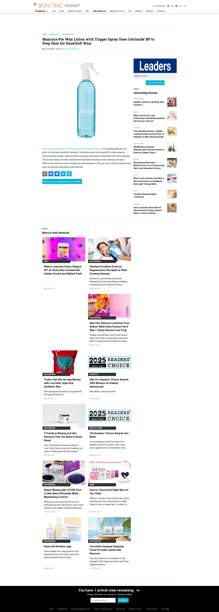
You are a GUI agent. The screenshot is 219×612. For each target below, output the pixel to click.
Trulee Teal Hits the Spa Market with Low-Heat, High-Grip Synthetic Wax (62, 383)
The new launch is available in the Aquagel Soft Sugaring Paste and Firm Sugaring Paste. (109, 561)
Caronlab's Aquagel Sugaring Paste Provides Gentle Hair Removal (107, 550)
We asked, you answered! (102, 391)
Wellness (137, 204)
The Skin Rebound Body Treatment (145, 195)
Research (137, 128)
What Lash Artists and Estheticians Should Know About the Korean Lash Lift (149, 118)
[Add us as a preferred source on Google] (69, 173)
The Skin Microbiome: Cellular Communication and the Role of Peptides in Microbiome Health (149, 134)
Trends (136, 112)
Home (44, 34)
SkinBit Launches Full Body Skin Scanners (149, 103)
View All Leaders (155, 82)
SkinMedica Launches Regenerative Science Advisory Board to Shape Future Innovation (149, 150)
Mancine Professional (70, 49)
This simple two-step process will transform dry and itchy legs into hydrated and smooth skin (61, 554)
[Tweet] (63, 173)
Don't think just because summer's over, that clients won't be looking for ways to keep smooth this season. (63, 448)
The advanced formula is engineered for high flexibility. (63, 393)
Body (135, 175)
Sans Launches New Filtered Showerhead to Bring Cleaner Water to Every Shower (148, 210)
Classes (136, 159)
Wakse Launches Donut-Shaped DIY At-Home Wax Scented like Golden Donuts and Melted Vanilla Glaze (63, 270)
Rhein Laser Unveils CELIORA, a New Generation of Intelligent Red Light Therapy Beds (149, 181)
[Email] (44, 173)
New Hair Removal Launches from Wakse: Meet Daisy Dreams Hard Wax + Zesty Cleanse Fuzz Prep (109, 327)
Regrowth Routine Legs (57, 546)
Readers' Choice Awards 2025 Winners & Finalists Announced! (109, 383)
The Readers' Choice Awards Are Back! (109, 435)
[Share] (50, 173)
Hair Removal (68, 34)
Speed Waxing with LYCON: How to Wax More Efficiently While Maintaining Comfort (62, 493)
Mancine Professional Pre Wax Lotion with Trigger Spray (72, 148)
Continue (123, 600)
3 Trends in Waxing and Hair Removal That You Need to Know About (63, 437)
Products (54, 34)
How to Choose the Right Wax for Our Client (109, 491)
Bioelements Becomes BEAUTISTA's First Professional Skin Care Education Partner (149, 165)
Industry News (139, 99)
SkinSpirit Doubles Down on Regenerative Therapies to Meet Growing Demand (108, 270)
